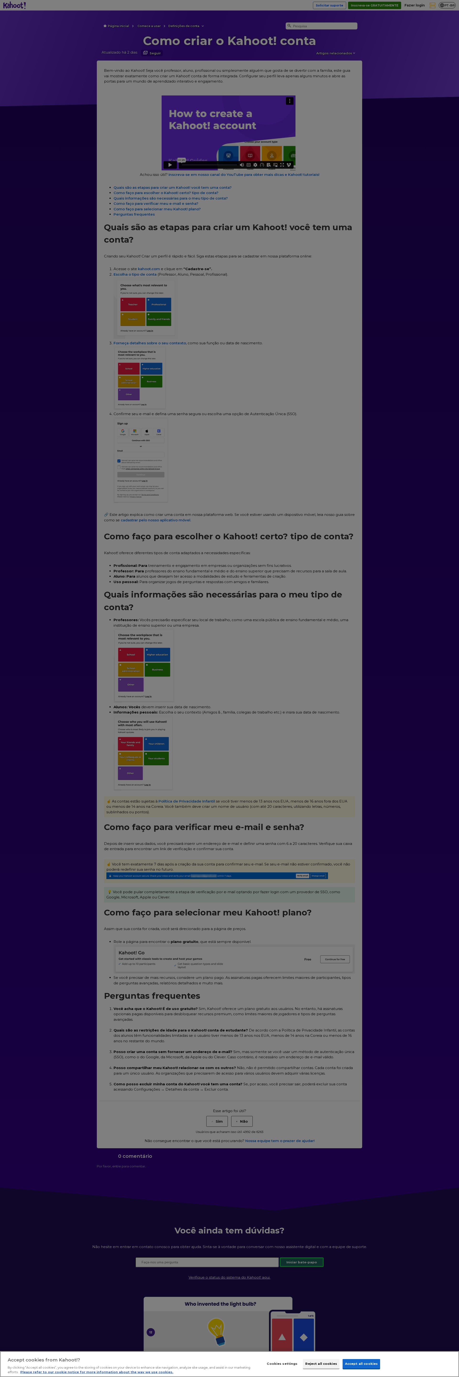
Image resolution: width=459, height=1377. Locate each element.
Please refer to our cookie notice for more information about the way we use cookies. (96, 1372)
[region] (229, 1364)
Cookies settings (282, 1364)
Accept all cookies (361, 1364)
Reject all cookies (321, 1364)
